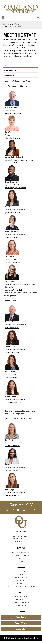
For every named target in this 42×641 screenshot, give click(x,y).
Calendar (21, 574)
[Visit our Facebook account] (29, 510)
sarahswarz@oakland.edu (14, 290)
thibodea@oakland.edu (13, 113)
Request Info (20, 629)
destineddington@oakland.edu (15, 188)
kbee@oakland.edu (11, 471)
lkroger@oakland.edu (12, 496)
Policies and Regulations (21, 602)
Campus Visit (20, 623)
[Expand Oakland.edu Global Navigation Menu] (3, 17)
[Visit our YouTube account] (18, 510)
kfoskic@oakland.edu (12, 446)
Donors (21, 561)
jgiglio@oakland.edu (12, 353)
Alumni (21, 558)
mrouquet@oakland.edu (13, 402)
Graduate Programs (21, 542)
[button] (38, 25)
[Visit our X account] (35, 510)
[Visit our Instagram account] (7, 510)
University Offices (21, 583)
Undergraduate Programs (21, 536)
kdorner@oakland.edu (12, 138)
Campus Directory (21, 577)
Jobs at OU (21, 580)
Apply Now (20, 617)
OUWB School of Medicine (21, 539)
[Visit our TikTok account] (13, 510)
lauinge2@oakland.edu (12, 262)
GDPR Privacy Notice (21, 599)
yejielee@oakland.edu (12, 213)
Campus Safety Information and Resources (21, 586)
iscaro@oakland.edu (12, 377)
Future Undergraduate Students (21, 552)
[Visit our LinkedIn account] (24, 510)
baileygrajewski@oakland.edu (15, 163)
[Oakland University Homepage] (21, 9)
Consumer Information (21, 605)
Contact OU (21, 571)
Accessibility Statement (21, 596)
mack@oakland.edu (11, 238)
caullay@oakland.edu (12, 328)
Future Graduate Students (21, 555)
